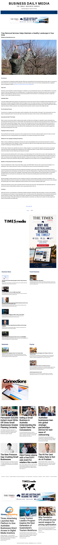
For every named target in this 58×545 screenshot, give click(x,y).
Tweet (28, 210)
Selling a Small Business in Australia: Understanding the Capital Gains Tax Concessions (27, 424)
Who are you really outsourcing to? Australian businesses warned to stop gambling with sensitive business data (15, 303)
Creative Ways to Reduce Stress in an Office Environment (40, 365)
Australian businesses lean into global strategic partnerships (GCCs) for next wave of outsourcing (45, 426)
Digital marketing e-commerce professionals (17, 476)
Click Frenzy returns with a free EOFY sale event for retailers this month (28, 459)
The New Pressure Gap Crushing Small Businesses (9, 457)
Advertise (40, 476)
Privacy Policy (35, 476)
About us (7, 476)
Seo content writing (29, 476)
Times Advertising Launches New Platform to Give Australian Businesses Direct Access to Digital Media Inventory (9, 525)
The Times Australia (53, 476)
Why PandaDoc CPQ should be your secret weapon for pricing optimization (47, 521)
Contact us (3, 476)
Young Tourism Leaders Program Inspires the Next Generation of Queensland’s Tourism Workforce (28, 524)
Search (44, 476)
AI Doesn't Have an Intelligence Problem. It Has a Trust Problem (13, 314)
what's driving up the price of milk (36, 372)
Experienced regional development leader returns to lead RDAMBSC (14, 336)
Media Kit (47, 476)
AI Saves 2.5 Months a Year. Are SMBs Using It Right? (11, 292)
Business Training (3, 540)
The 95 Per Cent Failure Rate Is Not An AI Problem (46, 457)
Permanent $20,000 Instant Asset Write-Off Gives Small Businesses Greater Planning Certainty (9, 423)
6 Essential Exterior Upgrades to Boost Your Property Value (12, 353)
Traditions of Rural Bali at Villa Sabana (36, 280)
